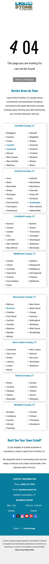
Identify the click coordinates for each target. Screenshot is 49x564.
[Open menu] (4, 6)
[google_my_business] (35, 516)
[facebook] (13, 516)
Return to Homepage (24, 79)
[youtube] (27, 516)
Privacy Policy (29, 550)
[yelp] (31, 516)
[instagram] (22, 516)
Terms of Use (19, 550)
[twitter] (18, 516)
